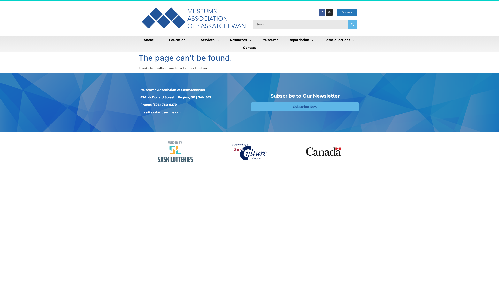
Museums (270, 40)
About (149, 40)
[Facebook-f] (322, 12)
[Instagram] (329, 12)
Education (177, 40)
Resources (238, 40)
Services (208, 40)
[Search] (352, 24)
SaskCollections (337, 40)
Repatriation (299, 40)
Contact (249, 48)
